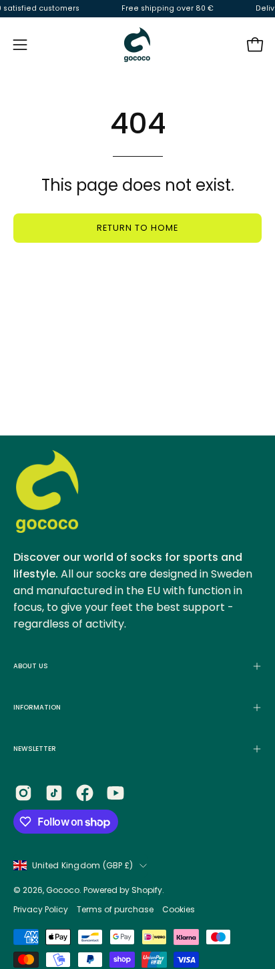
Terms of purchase (115, 909)
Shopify (146, 890)
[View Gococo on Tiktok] (54, 793)
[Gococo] (137, 44)
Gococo (62, 890)
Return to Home (137, 227)
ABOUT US (30, 666)
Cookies (178, 909)
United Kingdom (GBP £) (82, 865)
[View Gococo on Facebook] (85, 793)
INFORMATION (37, 707)
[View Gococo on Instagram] (23, 793)
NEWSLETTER (34, 748)
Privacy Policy (41, 909)
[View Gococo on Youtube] (115, 793)
